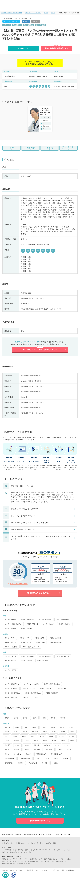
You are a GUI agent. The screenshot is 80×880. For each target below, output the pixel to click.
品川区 (7, 732)
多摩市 (60, 749)
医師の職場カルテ (62, 861)
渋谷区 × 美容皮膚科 (11, 647)
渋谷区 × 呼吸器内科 (45, 619)
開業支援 (66, 834)
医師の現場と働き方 (50, 859)
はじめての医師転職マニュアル (41, 850)
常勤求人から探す (8, 843)
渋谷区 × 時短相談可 (52, 693)
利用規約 (17, 834)
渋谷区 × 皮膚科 (40, 638)
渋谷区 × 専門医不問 (11, 688)
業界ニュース (6, 861)
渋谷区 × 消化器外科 (27, 656)
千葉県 (44, 718)
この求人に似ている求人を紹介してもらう (41, 350)
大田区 (25, 732)
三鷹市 (27, 740)
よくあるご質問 (26, 852)
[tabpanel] (40, 119)
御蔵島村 (21, 763)
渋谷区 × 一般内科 (10, 619)
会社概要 (29, 870)
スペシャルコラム (65, 859)
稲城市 (69, 749)
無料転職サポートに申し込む (40, 821)
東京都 (46, 13)
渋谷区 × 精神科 (10, 638)
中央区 (17, 727)
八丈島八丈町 (33, 763)
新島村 (56, 758)
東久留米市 (37, 749)
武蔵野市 (17, 740)
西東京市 (28, 754)
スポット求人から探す (49, 843)
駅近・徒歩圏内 (28, 25)
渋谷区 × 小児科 (25, 638)
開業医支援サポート (19, 861)
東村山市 (36, 745)
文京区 (44, 727)
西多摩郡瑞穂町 (41, 754)
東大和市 (17, 749)
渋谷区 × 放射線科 (55, 638)
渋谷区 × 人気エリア (29, 688)
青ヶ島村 (44, 763)
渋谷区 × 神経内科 (48, 624)
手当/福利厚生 (67, 148)
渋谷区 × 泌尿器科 (26, 660)
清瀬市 (27, 749)
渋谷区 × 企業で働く (46, 688)
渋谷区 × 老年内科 (10, 628)
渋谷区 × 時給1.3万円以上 (33, 693)
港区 (26, 727)
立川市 (7, 740)
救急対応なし (17, 25)
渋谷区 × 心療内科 (64, 624)
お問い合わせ (46, 834)
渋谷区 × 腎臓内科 (32, 624)
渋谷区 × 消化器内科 (62, 619)
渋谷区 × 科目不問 (10, 670)
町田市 (72, 740)
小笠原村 (55, 763)
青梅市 (36, 740)
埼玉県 (34, 718)
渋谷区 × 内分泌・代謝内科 (13, 624)
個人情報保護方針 (71, 870)
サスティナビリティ (45, 870)
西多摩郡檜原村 (9, 758)
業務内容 (31, 148)
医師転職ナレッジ (36, 859)
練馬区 (33, 736)
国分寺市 (47, 745)
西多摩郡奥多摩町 (25, 758)
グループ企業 (60, 870)
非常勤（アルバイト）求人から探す (28, 843)
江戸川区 (61, 736)
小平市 (17, 745)
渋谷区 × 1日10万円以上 (12, 693)
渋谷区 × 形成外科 (10, 660)
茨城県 (7, 718)
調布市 (63, 740)
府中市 (45, 740)
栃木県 (16, 718)
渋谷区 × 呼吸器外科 (62, 656)
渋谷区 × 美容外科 (43, 660)
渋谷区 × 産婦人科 (10, 642)
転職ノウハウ (6, 859)
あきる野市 (17, 754)
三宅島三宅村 (9, 763)
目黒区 (16, 732)
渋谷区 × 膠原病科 (26, 628)
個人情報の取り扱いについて (31, 834)
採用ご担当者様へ (7, 834)
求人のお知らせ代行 (47, 861)
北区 (6, 736)
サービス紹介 (6, 850)
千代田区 (7, 727)
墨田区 (62, 727)
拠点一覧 (5, 852)
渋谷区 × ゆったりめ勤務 (31, 684)
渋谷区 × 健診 (62, 688)
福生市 (66, 745)
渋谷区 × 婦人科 (26, 642)
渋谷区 (53, 13)
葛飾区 (51, 736)
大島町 (38, 758)
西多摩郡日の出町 (56, 754)
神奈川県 (62, 718)
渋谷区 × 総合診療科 (56, 642)
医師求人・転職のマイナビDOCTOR (11, 13)
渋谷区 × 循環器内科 (27, 619)
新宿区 (34, 727)
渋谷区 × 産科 (40, 642)
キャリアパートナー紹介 (62, 850)
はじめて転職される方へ (21, 850)
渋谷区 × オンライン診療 (30, 697)
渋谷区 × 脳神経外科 (45, 656)
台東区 (53, 727)
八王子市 (72, 736)
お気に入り (24, 48)
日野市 (27, 745)
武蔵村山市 (49, 749)
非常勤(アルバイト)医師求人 (33, 13)
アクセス (36, 870)
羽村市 (7, 754)
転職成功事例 (14, 852)
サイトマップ (56, 834)
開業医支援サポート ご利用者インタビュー (16, 863)
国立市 (57, 745)
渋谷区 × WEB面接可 (11, 697)
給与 (12, 148)
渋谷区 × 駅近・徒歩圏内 (52, 684)
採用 (54, 870)
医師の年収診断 (33, 861)
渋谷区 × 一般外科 (10, 656)
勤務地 (50, 148)
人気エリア (7, 25)
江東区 (71, 727)
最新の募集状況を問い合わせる (56, 48)
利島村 (47, 758)
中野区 (54, 732)
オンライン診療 (40, 25)
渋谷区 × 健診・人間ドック (31, 647)
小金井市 (7, 745)
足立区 (42, 736)
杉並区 (63, 732)
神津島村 (65, 758)
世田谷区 (35, 732)
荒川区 (15, 736)
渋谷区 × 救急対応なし (12, 684)
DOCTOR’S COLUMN (20, 859)
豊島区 (72, 732)
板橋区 (24, 736)
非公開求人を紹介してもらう (40, 593)
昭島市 (54, 740)
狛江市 (7, 749)
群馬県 (25, 718)
